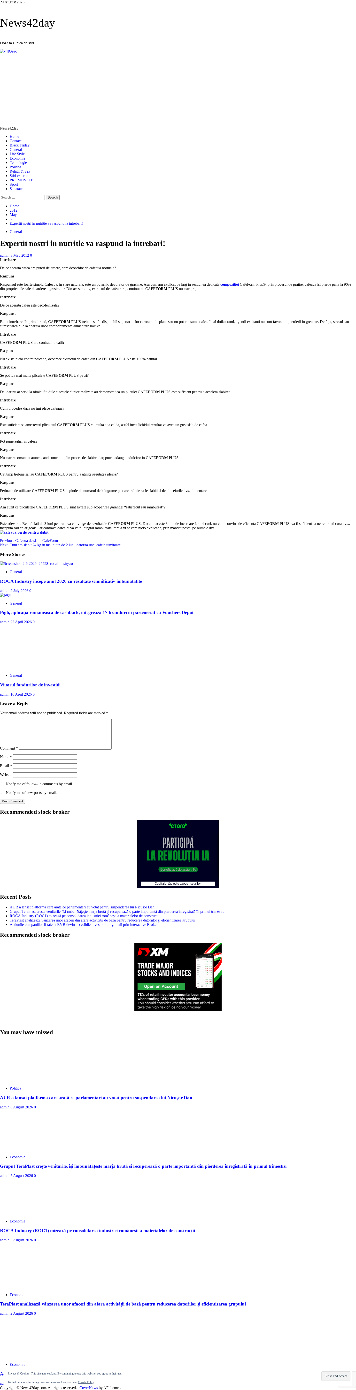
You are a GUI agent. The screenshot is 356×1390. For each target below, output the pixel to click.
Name (6, 757)
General (16, 149)
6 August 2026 (22, 1107)
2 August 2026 (22, 1313)
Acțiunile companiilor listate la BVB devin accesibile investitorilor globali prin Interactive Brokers (84, 924)
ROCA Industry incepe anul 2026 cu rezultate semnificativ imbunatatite (71, 581)
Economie (17, 158)
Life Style (17, 154)
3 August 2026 (22, 1240)
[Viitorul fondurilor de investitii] (36, 667)
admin (5, 255)
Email (6, 766)
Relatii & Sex (20, 171)
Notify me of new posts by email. (31, 793)
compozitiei (229, 284)
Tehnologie (18, 163)
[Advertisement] (178, 90)
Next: (60, 545)
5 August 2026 (22, 1176)
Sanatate (16, 189)
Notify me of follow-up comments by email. (39, 784)
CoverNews (88, 1388)
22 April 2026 (21, 622)
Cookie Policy (86, 1382)
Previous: (29, 540)
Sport (14, 184)
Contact (16, 141)
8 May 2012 (20, 255)
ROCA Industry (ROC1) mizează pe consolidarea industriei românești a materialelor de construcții (84, 916)
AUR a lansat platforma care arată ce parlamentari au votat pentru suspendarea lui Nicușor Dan (82, 907)
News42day (27, 22)
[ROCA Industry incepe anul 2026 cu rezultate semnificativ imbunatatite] (36, 563)
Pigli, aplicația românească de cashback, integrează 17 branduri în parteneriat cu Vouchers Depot (96, 612)
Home (14, 136)
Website (6, 775)
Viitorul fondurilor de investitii (30, 684)
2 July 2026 (19, 591)
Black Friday (20, 145)
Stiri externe (19, 176)
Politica (15, 167)
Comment (9, 748)
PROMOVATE (21, 180)
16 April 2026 (21, 694)
